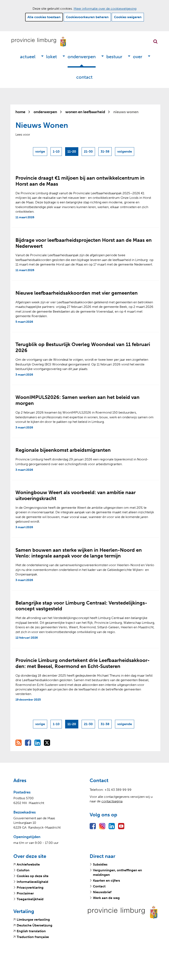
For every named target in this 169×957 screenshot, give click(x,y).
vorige (41, 152)
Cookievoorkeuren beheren (87, 17)
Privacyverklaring (30, 887)
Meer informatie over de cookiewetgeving (105, 9)
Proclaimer (25, 893)
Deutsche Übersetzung (34, 925)
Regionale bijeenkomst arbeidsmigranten (63, 450)
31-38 (105, 151)
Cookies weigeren (128, 17)
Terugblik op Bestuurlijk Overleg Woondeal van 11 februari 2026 (82, 347)
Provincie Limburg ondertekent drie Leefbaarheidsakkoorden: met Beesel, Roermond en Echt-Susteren (82, 663)
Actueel (27, 56)
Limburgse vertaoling (33, 919)
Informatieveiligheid (32, 882)
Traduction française (33, 937)
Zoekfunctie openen (155, 41)
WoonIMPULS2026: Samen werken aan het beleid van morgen (77, 400)
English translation (31, 931)
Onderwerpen (82, 56)
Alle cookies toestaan (44, 17)
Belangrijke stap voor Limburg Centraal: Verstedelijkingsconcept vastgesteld (81, 606)
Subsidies (100, 864)
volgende (125, 152)
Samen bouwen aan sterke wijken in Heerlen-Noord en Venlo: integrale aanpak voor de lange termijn (78, 553)
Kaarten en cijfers (106, 880)
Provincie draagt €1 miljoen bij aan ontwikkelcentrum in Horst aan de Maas (79, 181)
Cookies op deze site (32, 876)
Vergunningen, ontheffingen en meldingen (117, 872)
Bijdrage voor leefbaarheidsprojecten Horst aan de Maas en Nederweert (83, 243)
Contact (84, 77)
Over (137, 56)
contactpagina (111, 801)
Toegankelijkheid (30, 899)
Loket (51, 56)
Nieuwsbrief (102, 892)
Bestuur (114, 56)
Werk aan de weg (106, 898)
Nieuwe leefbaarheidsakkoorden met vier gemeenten (76, 293)
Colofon (23, 870)
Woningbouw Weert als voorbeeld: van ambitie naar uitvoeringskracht (75, 495)
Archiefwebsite (28, 864)
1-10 (56, 151)
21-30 (88, 151)
